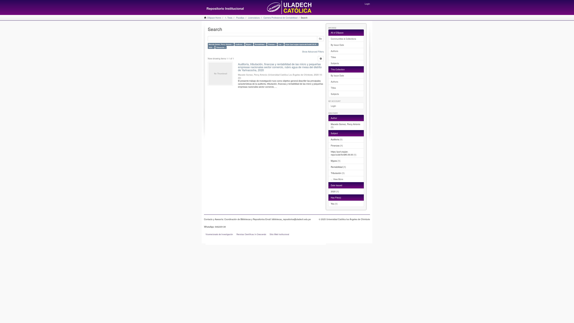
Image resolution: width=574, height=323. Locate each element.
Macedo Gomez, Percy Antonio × (221, 44)
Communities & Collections (343, 38)
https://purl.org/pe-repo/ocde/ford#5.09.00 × (301, 44)
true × (280, 44)
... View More (337, 179)
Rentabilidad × (260, 44)
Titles (333, 57)
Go (320, 38)
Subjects (335, 63)
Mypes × (249, 44)
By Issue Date (337, 44)
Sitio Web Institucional (279, 234)
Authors (334, 50)
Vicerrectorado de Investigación (219, 234)
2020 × (211, 47)
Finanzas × (272, 44)
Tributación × (221, 47)
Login (333, 105)
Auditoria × (239, 44)
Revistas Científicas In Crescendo (251, 234)
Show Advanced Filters (313, 51)
